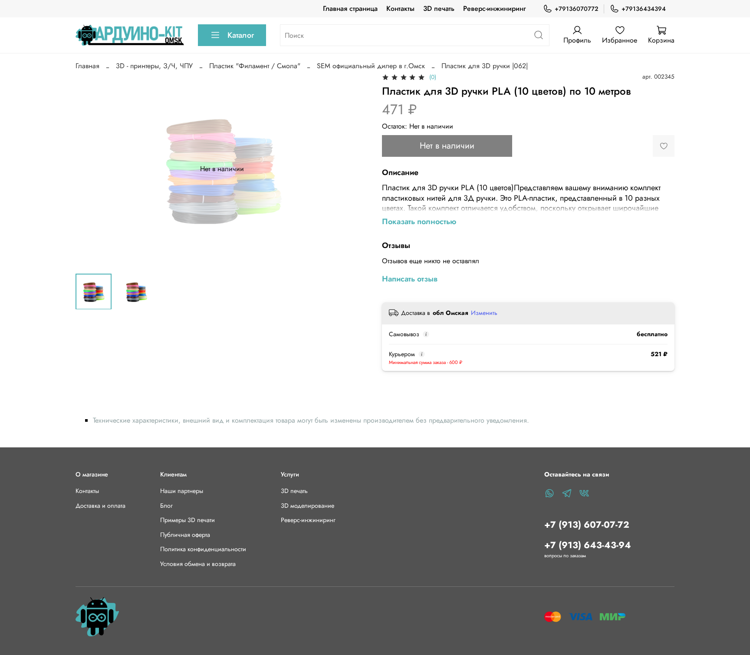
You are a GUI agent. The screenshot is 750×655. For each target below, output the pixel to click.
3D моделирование (307, 505)
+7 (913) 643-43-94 (587, 545)
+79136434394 (644, 8)
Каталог (240, 35)
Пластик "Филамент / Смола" (254, 66)
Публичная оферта (185, 534)
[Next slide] (354, 169)
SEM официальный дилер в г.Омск (371, 66)
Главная (87, 66)
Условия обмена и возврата (198, 563)
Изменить (484, 313)
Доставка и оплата (100, 505)
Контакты (400, 8)
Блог (166, 505)
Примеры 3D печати (187, 520)
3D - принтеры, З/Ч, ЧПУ (154, 66)
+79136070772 (576, 8)
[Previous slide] (89, 169)
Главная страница (350, 8)
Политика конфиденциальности (203, 549)
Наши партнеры (181, 490)
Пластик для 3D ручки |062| (484, 66)
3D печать (438, 8)
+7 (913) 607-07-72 (586, 524)
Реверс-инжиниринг (494, 8)
